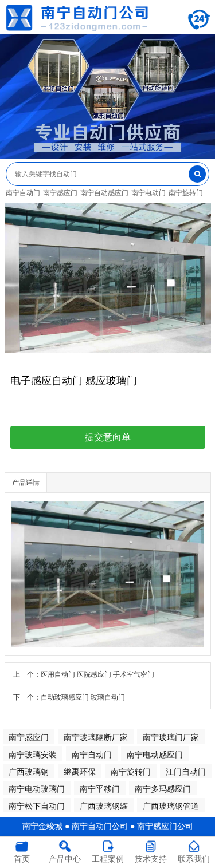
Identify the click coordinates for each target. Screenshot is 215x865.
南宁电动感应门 (155, 754)
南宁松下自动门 (37, 806)
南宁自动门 (23, 193)
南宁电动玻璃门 (37, 788)
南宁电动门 (148, 193)
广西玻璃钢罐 (104, 806)
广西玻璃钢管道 (171, 806)
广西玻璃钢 (29, 771)
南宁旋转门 (186, 193)
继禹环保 (80, 771)
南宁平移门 (100, 788)
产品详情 (26, 483)
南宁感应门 (60, 193)
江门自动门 (186, 771)
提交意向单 (108, 437)
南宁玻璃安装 (33, 754)
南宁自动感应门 (104, 193)
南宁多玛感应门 (163, 788)
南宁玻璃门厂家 (171, 737)
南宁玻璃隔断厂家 (96, 737)
